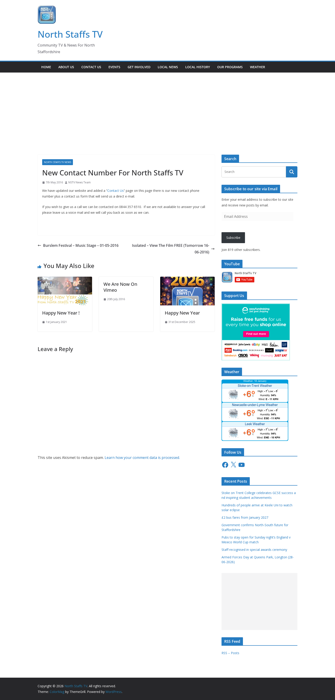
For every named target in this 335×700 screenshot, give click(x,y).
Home (46, 67)
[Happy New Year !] (65, 279)
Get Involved (139, 67)
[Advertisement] (167, 107)
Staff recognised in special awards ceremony (254, 549)
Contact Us (91, 67)
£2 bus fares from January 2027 (245, 517)
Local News (168, 67)
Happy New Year (182, 313)
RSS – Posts (230, 653)
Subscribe (233, 237)
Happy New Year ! (61, 313)
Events (114, 67)
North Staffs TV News (57, 162)
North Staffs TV (70, 34)
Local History (197, 67)
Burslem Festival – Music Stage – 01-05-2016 (81, 245)
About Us (66, 67)
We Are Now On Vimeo (120, 287)
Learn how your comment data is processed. (142, 457)
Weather (257, 67)
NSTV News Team (79, 182)
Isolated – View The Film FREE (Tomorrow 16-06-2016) (170, 249)
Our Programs (230, 67)
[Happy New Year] (187, 279)
